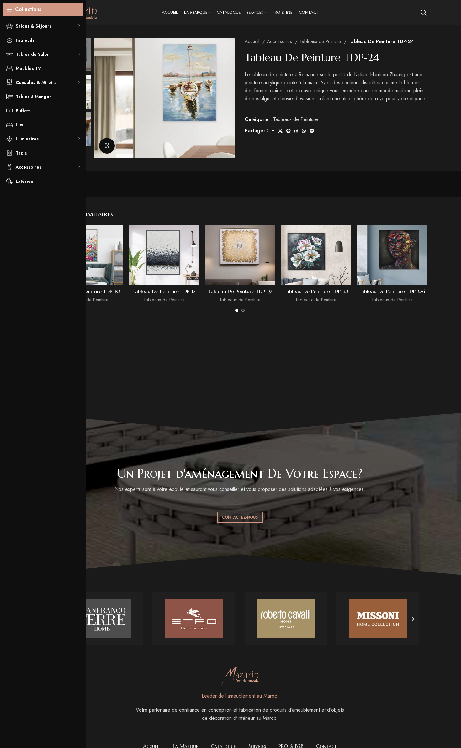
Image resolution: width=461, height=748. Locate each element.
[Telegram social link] (312, 131)
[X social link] (280, 131)
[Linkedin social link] (296, 131)
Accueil (253, 41)
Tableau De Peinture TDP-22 (315, 291)
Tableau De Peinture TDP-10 (87, 291)
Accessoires (280, 41)
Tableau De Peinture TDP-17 (164, 291)
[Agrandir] (107, 146)
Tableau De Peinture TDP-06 (391, 291)
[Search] (423, 12)
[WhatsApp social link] (304, 131)
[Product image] (88, 255)
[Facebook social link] (273, 131)
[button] (413, 619)
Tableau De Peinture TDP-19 (240, 291)
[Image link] (240, 675)
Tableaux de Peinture (320, 41)
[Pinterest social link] (288, 131)
